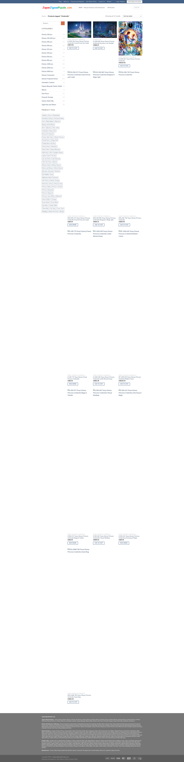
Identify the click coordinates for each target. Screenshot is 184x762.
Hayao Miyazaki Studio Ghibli (52, 86)
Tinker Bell (45, 208)
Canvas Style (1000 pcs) (51, 732)
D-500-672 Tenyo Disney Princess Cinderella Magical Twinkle (78, 537)
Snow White (54, 202)
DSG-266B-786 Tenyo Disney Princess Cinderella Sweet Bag (79, 696)
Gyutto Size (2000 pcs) (47, 735)
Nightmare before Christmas (50, 177)
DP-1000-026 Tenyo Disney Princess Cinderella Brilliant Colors (130, 378)
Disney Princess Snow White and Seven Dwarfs (119, 726)
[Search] (76, 8)
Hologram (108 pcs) (74, 733)
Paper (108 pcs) (84, 733)
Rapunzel (58, 196)
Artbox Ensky (57, 750)
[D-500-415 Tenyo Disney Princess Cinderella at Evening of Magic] (130, 461)
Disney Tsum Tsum (53, 728)
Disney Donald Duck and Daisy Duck (126, 724)
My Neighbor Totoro (47, 174)
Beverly (70, 750)
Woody (62, 211)
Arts (43, 121)
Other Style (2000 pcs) (72, 735)
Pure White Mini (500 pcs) (80, 737)
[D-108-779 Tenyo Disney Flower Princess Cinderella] (79, 302)
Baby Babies (49, 121)
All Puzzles (111, 7)
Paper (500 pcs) (54, 737)
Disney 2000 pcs (47, 68)
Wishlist (109, 1)
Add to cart (73, 48)
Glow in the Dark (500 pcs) (118, 736)
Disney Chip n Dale (111, 724)
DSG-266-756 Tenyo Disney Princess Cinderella (130, 219)
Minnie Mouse (58, 168)
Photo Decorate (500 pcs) (66, 737)
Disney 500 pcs (47, 56)
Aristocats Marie (58, 118)
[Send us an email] (113, 1)
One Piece (45, 93)
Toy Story (52, 208)
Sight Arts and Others (49, 104)
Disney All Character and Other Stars (95, 724)
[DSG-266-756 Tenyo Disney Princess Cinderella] (130, 143)
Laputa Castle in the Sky (49, 155)
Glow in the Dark (77, 731)
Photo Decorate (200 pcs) (105, 733)
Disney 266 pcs (47, 42)
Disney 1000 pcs (47, 64)
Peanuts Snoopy (47, 97)
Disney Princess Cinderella (64, 726)
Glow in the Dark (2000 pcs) (131, 733)
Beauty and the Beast (48, 124)
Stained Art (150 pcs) (118, 733)
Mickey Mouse (56, 165)
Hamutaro (54, 146)
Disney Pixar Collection (104, 725)
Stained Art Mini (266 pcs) (109, 735)
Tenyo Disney (58, 719)
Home (44, 16)
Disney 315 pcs (47, 49)
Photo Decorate (103, 731)
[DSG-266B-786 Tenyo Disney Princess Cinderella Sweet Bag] (79, 620)
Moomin (57, 171)
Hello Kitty (45, 152)
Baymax (57, 121)
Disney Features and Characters (94, 7)
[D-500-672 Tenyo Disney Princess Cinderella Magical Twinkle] (79, 461)
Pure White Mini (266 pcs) (95, 735)
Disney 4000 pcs (47, 71)
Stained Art (133, 731)
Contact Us (102, 1)
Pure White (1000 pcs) (114, 732)
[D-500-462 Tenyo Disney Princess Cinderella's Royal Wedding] (105, 461)
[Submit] (63, 23)
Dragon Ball (54, 140)
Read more (72, 224)
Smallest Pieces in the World (122, 731)
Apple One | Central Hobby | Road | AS (95, 750)
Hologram (91, 731)
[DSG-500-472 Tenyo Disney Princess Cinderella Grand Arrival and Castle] (79, 143)
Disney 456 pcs (47, 53)
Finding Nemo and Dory (48, 143)
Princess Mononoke (47, 190)
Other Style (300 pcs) (47, 736)
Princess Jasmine (57, 186)
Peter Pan (45, 183)
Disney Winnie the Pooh (64, 728)
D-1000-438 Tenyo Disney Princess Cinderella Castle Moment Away (103, 378)
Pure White (111, 731)
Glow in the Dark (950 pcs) (109, 737)
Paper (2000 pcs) (83, 735)
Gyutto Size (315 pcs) (68, 736)
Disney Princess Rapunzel (99, 726)
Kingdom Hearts (58, 152)
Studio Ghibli (53, 205)
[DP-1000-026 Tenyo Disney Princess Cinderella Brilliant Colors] (130, 302)
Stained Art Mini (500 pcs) (94, 737)
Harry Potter (45, 149)
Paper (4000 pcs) (79, 736)
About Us (66, 1)
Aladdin (44, 115)
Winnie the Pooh (53, 211)
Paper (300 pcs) (58, 736)
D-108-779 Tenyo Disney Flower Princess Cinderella (77, 378)
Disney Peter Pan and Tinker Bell (88, 725)
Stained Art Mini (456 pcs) (103, 736)
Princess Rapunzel (47, 193)
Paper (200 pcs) (93, 733)
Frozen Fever (46, 146)
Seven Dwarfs (46, 199)
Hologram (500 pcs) (131, 736)
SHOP (80, 7)
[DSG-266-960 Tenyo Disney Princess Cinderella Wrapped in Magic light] (105, 143)
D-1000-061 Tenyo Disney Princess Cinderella (129, 59)
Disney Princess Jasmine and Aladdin (81, 726)
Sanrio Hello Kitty (48, 101)
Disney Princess (59, 137)
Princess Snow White (48, 196)
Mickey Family (46, 165)
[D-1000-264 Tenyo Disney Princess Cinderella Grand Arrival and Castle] (79, 29)
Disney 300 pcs (47, 45)
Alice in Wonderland (53, 115)
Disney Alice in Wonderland (77, 724)
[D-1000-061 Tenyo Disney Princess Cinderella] (130, 38)
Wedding (44, 211)
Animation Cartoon (48, 82)
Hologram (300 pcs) (137, 735)
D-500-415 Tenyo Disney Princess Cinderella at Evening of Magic (129, 537)
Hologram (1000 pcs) (79, 732)
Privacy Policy (73, 759)
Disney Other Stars (47, 137)
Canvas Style (68, 731)
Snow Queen (45, 202)
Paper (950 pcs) (121, 737)
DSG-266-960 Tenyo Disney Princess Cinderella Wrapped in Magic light (104, 219)
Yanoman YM (80, 750)
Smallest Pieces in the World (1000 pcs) (131, 732)
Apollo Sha (64, 750)
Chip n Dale (55, 127)
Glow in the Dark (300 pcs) (124, 735)
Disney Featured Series (50, 79)
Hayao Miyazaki (55, 149)
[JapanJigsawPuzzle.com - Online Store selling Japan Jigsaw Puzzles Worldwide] (57, 8)
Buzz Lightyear (46, 127)
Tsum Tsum (60, 208)
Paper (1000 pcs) (102, 732)
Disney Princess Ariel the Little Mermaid (121, 725)
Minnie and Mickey (47, 168)
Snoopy (54, 199)
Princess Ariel (58, 183)
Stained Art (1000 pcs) (47, 733)
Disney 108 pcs (47, 34)
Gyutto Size (85, 731)
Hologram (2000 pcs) (59, 735)
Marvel (44, 90)
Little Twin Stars (46, 162)
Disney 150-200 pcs (48, 38)
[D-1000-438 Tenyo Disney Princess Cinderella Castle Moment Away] (105, 302)
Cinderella (45, 131)
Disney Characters (48, 75)
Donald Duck (45, 140)
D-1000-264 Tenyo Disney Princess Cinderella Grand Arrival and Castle (78, 42)
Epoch (74, 750)
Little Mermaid (56, 159)
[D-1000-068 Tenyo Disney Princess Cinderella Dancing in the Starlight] (105, 29)
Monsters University (47, 171)
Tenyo (51, 750)
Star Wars (45, 205)
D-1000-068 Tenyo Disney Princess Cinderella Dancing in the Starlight (103, 42)
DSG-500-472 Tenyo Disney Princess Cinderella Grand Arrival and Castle (79, 219)
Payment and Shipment (77, 1)
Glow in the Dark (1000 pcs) (66, 732)
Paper (96, 731)
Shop (60, 1)
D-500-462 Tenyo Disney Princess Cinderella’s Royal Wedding (103, 537)
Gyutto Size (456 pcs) (90, 736)
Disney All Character (48, 134)
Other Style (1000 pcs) (92, 732)
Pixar (51, 183)
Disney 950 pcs (47, 60)
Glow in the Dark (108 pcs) (61, 733)
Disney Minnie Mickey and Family (70, 725)
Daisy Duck (53, 131)
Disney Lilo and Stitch (55, 725)
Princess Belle (46, 186)
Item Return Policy (91, 1)
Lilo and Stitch (46, 159)
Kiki (51, 152)
